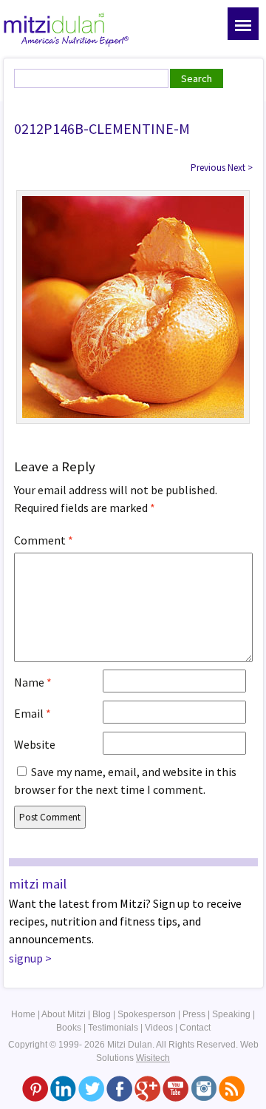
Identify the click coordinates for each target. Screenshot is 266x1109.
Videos (159, 1027)
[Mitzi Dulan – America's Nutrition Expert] (66, 28)
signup (26, 958)
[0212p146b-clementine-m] (133, 305)
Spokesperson (146, 1014)
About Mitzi (63, 1014)
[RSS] (232, 1087)
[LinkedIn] (63, 1087)
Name (33, 682)
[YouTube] (175, 1087)
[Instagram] (203, 1087)
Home (23, 1014)
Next (240, 167)
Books (68, 1027)
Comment (43, 540)
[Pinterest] (35, 1087)
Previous (208, 167)
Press (194, 1014)
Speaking (231, 1014)
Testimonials (113, 1027)
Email (32, 713)
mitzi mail (37, 883)
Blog (101, 1014)
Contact (195, 1027)
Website (34, 744)
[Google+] (147, 1087)
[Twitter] (91, 1087)
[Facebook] (119, 1087)
